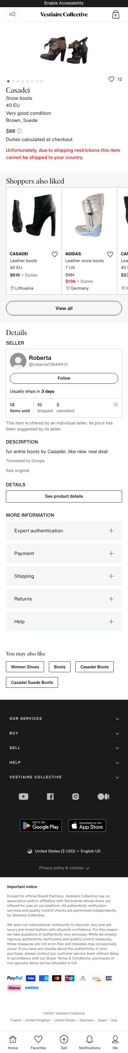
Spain (102, 1020)
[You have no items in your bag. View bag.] (116, 14)
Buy (14, 733)
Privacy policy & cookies (61, 868)
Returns (23, 598)
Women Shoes (25, 667)
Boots (59, 667)
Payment (24, 553)
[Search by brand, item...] (12, 14)
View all (64, 308)
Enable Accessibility (64, 3)
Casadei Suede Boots (32, 682)
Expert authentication (38, 530)
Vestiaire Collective (36, 777)
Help (19, 621)
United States (65, 1020)
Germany (86, 1020)
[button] (116, 14)
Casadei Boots (94, 667)
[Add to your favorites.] (54, 254)
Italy (114, 1020)
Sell (15, 748)
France (15, 1020)
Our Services (26, 718)
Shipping (24, 576)
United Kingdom (37, 1020)
